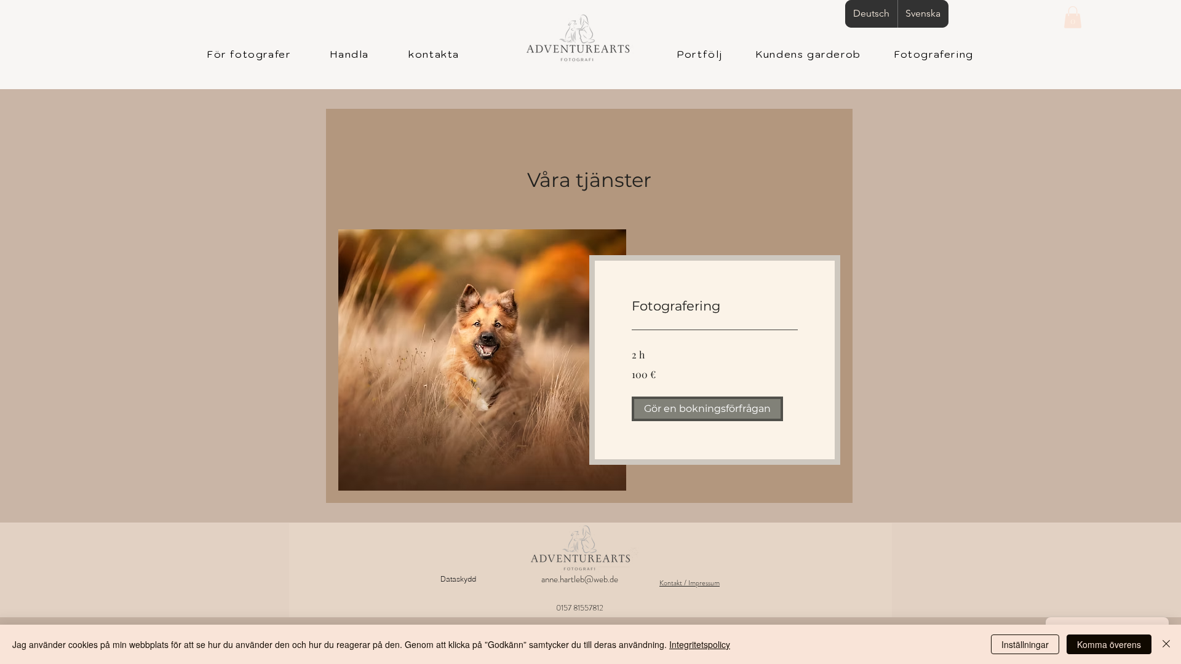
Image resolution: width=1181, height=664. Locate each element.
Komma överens (1109, 644)
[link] (715, 306)
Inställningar (1025, 644)
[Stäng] (1166, 644)
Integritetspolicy (699, 644)
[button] (1073, 17)
